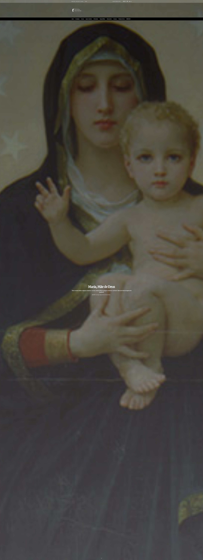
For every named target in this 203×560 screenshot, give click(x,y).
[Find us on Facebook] (124, 1)
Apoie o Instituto (89, 19)
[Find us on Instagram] (123, 1)
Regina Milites (102, 19)
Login (131, 1)
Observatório (109, 19)
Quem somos (78, 1)
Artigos (98, 294)
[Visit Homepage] (82, 10)
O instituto (77, 19)
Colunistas (81, 1)
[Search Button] (131, 18)
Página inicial (73, 1)
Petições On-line (122, 19)
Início (73, 19)
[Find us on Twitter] (126, 1)
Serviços (115, 19)
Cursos (82, 19)
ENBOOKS (128, 19)
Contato (86, 1)
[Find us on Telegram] (127, 1)
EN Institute (96, 19)
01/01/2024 (93, 294)
